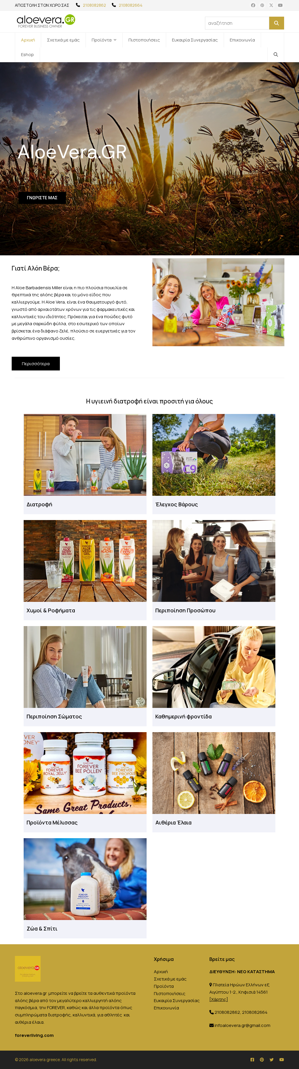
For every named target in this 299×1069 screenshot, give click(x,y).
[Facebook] (253, 5)
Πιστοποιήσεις (169, 993)
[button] (276, 54)
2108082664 (130, 5)
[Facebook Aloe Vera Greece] (252, 1059)
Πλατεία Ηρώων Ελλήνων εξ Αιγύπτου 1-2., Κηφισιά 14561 (239, 992)
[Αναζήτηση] (276, 23)
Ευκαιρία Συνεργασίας (177, 1000)
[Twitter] (271, 5)
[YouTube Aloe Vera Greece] (281, 1059)
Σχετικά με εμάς (170, 979)
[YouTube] (280, 5)
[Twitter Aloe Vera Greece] (272, 1059)
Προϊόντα (164, 986)
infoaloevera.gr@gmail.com (242, 1025)
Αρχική (161, 971)
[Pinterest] (262, 5)
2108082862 (94, 5)
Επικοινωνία (166, 1008)
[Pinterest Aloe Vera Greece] (262, 1059)
